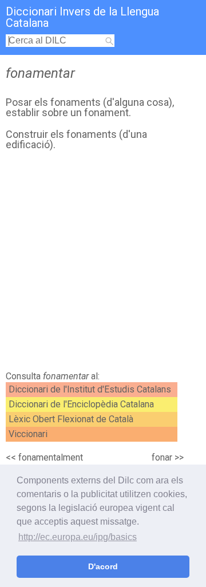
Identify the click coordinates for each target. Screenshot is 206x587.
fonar (162, 457)
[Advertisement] (103, 263)
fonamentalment (50, 457)
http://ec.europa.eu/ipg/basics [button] (77, 537)
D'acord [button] (103, 566)
